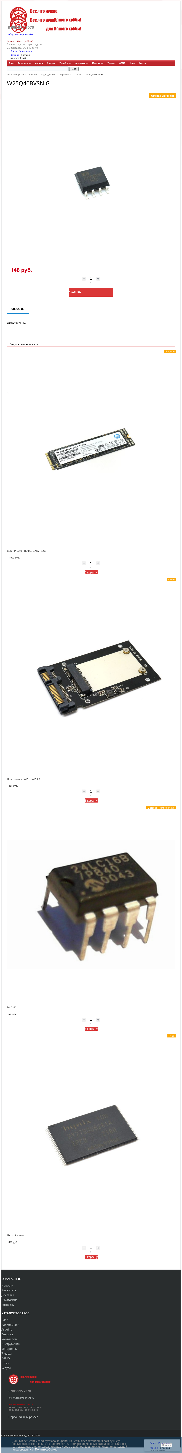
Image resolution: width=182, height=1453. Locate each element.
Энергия (51, 63)
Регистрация (25, 50)
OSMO (122, 63)
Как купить (8, 1290)
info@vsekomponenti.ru (21, 34)
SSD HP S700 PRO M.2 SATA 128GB (27, 550)
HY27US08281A (15, 1235)
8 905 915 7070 (21, 27)
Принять (166, 1445)
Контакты (7, 1305)
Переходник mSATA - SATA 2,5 (23, 779)
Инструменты (81, 63)
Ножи (132, 63)
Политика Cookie (46, 1449)
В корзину (91, 572)
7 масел (111, 63)
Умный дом (65, 63)
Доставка (7, 1295)
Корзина (14, 54)
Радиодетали (24, 63)
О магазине (9, 1300)
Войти (13, 50)
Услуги (142, 63)
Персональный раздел (23, 1417)
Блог (11, 63)
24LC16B (11, 1007)
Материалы (97, 63)
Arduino (39, 63)
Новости (7, 1285)
